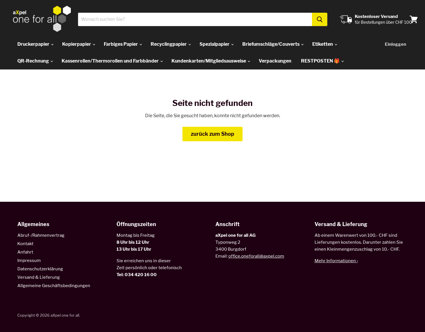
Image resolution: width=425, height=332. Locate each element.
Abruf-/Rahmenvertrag (40, 235)
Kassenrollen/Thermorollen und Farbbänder (111, 61)
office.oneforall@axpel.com (256, 256)
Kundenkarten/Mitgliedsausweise (209, 61)
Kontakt (25, 243)
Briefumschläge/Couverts (271, 44)
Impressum (29, 260)
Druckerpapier (33, 44)
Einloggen (395, 44)
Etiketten (323, 44)
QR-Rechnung (33, 61)
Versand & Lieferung (38, 277)
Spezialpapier (214, 44)
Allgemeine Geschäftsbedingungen (53, 285)
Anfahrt (25, 252)
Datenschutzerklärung (40, 269)
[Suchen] (319, 19)
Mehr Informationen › (336, 260)
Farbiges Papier (121, 44)
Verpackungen (275, 61)
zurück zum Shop (212, 134)
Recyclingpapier (169, 44)
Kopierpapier (77, 44)
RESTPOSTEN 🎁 (321, 61)
